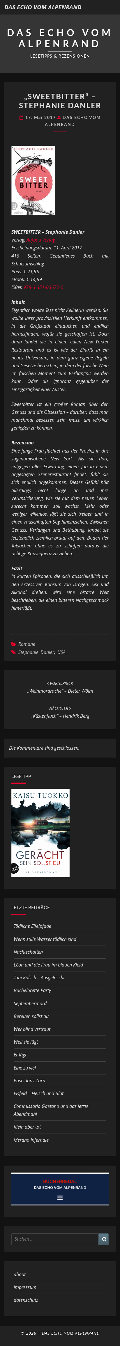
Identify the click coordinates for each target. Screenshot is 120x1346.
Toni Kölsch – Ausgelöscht (39, 977)
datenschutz (26, 1300)
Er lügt (20, 1054)
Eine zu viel (25, 1068)
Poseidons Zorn (29, 1080)
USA (61, 652)
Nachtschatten (28, 952)
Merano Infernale (31, 1140)
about (20, 1274)
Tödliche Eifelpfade (32, 926)
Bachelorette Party (32, 990)
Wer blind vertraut (32, 1029)
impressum (25, 1287)
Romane (26, 644)
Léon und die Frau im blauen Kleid (48, 965)
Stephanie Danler (36, 652)
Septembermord (30, 1003)
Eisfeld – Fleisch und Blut (38, 1093)
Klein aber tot (27, 1127)
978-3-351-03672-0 (43, 287)
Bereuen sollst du (31, 1016)
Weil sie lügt (26, 1042)
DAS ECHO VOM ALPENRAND (43, 7)
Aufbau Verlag (41, 240)
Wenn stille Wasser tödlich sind (45, 939)
